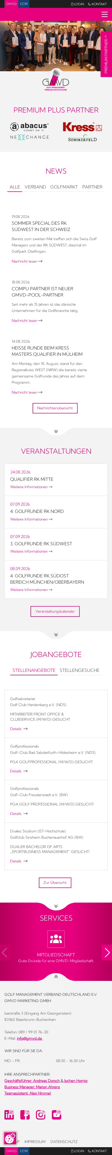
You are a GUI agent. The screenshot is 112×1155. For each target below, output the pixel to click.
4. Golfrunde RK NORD (37, 511)
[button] (107, 952)
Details (19, 728)
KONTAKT (97, 4)
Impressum (34, 1141)
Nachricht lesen (27, 261)
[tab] (14, 187)
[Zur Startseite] (56, 79)
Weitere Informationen (31, 486)
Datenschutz (64, 1141)
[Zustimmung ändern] (10, 1138)
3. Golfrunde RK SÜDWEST (41, 543)
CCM (24, 4)
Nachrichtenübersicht (55, 408)
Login (77, 4)
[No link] (56, 46)
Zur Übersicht (54, 882)
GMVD (11, 4)
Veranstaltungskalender (55, 611)
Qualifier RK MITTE (31, 479)
